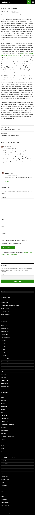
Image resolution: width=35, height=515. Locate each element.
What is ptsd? (4, 302)
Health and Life (6, 2)
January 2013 (4, 383)
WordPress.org (5, 505)
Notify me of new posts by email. (11, 243)
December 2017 (5, 328)
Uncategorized (5, 479)
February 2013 (4, 380)
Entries (4, 499)
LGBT (2, 448)
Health (2, 445)
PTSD (2, 470)
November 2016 (5, 362)
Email (3, 226)
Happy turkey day (5, 314)
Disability (14, 8)
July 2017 (3, 343)
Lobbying (3, 455)
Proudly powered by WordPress (8, 513)
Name (3, 219)
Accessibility (4, 400)
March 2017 (4, 356)
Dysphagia (3, 433)
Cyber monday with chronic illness (10, 305)
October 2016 (4, 365)
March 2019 (4, 325)
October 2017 (4, 334)
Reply (6, 167)
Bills (2, 412)
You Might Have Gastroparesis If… (10, 134)
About (2, 397)
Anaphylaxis (4, 406)
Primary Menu (33, 2)
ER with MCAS (5, 311)
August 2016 (4, 371)
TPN (2, 473)
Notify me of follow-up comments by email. (14, 240)
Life (2, 451)
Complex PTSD (5, 421)
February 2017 (4, 359)
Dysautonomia (4, 430)
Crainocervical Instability (7, 424)
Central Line (4, 415)
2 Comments (24, 15)
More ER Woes (5, 308)
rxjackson (16, 15)
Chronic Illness (5, 8)
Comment (4, 197)
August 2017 (4, 340)
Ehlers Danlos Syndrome (7, 436)
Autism (3, 409)
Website (3, 233)
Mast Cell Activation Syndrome (9, 458)
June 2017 (3, 346)
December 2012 (5, 386)
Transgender (4, 476)
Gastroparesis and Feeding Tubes (10, 128)
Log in (2, 496)
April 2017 (3, 352)
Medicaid (3, 461)
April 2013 (3, 377)
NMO (2, 467)
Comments (5, 502)
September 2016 (5, 368)
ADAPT (3, 403)
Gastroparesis (4, 442)
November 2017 (5, 331)
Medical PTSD (4, 464)
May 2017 (3, 349)
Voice (2, 482)
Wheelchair (4, 485)
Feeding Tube (4, 439)
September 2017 (5, 337)
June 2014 (3, 374)
